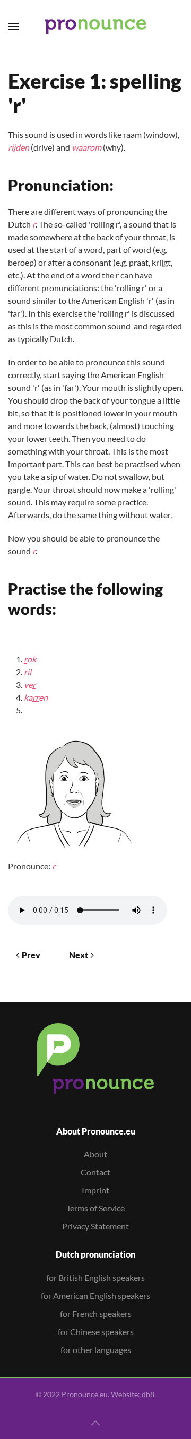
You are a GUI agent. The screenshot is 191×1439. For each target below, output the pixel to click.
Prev (31, 955)
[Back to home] (95, 26)
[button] (13, 26)
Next (78, 955)
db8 (148, 1394)
